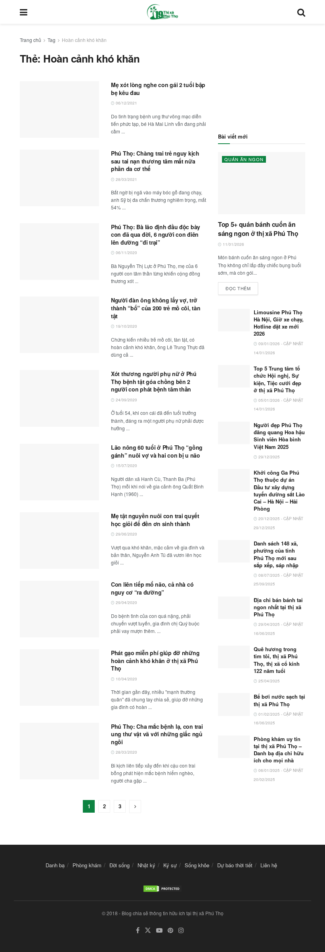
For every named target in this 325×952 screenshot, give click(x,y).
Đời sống (119, 865)
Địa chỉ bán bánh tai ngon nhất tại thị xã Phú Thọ (278, 607)
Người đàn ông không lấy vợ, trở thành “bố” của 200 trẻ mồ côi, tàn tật (155, 307)
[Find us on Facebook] (138, 930)
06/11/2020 (126, 252)
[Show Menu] (23, 12)
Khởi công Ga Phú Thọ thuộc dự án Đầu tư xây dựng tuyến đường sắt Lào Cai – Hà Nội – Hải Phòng (279, 490)
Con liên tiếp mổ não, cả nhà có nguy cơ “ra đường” (152, 588)
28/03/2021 (126, 179)
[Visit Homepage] (162, 12)
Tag (51, 39)
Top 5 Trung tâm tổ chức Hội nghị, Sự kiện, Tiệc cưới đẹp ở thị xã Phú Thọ (277, 379)
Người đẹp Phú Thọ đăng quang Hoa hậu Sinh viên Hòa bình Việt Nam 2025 (279, 435)
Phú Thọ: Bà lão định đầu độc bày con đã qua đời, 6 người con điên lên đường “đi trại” (155, 234)
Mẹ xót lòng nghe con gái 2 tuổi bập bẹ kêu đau (158, 89)
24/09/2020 (126, 400)
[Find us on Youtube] (159, 930)
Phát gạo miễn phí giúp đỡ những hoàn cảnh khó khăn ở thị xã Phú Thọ (155, 660)
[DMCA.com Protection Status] (162, 888)
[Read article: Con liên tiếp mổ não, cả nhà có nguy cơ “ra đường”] (59, 609)
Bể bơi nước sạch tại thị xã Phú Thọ (279, 700)
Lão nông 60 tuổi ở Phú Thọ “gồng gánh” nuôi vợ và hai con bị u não (157, 451)
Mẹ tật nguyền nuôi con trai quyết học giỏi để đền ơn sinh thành (155, 520)
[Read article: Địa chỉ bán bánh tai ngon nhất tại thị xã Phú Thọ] (234, 608)
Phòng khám (87, 865)
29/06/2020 (126, 534)
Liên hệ (268, 865)
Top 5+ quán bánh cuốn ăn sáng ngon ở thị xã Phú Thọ (258, 229)
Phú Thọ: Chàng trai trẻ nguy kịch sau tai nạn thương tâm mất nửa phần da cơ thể (155, 161)
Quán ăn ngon (244, 159)
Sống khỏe (197, 865)
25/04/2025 (268, 681)
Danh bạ (55, 865)
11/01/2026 (233, 244)
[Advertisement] (261, 75)
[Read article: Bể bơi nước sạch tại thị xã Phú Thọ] (234, 704)
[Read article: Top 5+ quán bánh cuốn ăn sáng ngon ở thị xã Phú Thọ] (261, 183)
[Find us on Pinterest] (170, 930)
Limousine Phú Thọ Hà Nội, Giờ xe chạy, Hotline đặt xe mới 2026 (279, 323)
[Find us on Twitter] (148, 930)
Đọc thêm (242, 286)
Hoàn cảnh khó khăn (84, 39)
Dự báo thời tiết (234, 865)
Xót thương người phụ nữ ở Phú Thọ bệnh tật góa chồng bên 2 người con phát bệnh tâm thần (154, 381)
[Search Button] (301, 12)
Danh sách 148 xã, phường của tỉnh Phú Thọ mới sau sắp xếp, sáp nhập (276, 554)
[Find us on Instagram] (181, 930)
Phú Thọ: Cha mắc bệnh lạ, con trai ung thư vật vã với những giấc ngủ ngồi (157, 734)
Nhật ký (146, 865)
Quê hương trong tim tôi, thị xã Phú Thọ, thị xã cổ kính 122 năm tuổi (277, 660)
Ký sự (170, 865)
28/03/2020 (126, 752)
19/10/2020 (126, 326)
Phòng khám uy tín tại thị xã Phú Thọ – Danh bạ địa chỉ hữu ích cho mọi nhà (279, 749)
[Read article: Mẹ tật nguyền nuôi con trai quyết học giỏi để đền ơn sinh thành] (59, 540)
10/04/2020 (126, 679)
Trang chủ (30, 39)
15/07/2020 (126, 465)
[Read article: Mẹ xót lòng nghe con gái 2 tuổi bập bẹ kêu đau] (59, 109)
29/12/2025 (268, 457)
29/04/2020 (126, 602)
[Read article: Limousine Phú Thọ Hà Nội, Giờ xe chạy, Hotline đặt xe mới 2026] (234, 320)
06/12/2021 (126, 103)
